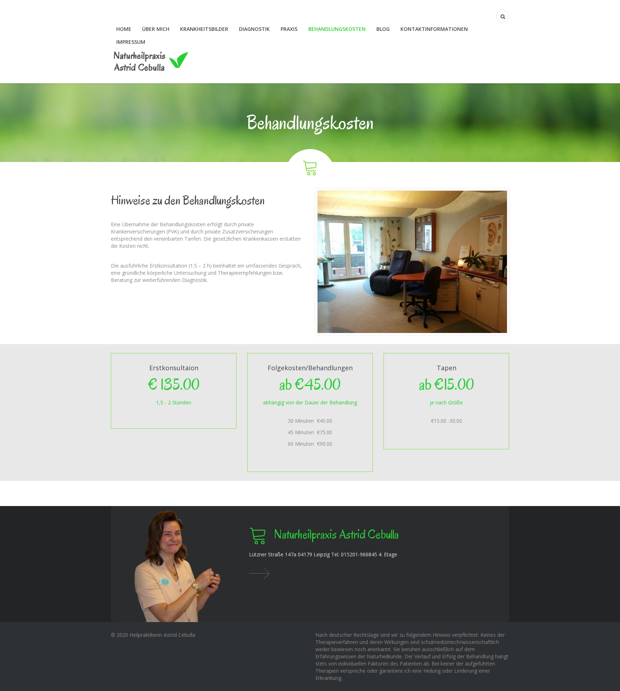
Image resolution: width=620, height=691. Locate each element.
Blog (383, 28)
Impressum (130, 41)
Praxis (289, 28)
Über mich (155, 28)
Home (123, 28)
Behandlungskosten (337, 28)
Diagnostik (254, 28)
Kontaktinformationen (434, 28)
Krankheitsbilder (204, 28)
